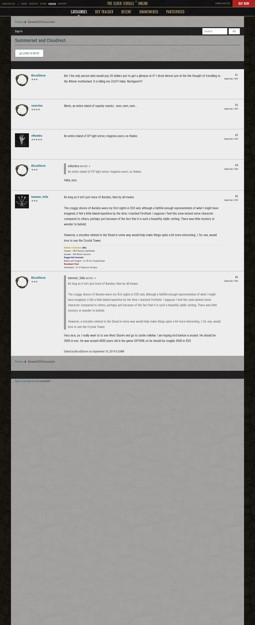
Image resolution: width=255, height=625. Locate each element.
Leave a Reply (30, 53)
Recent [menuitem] (126, 12)
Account (33, 3)
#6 (236, 277)
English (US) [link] (9, 3)
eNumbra (36, 135)
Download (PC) (222, 3)
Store (43, 3)
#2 (236, 105)
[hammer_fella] (22, 201)
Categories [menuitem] (79, 12)
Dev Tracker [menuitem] (104, 12)
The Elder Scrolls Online (127, 3)
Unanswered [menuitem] (148, 12)
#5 (236, 196)
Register (30, 381)
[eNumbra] (22, 140)
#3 (236, 135)
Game (24, 3)
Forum (52, 3)
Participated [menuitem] (175, 12)
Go (234, 31)
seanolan (37, 105)
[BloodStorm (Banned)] (22, 80)
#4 (236, 165)
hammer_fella (39, 196)
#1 (236, 75)
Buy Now (243, 3)
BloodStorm (38, 75)
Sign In (19, 31)
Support (62, 3)
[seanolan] (22, 110)
